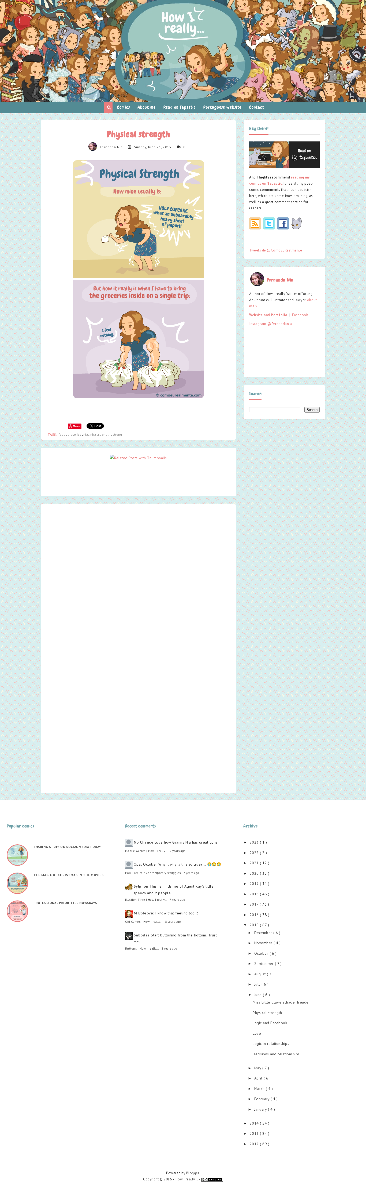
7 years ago (178, 851)
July (258, 984)
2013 (255, 1133)
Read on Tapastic (179, 107)
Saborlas (142, 935)
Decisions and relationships (276, 1054)
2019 (255, 883)
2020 (255, 873)
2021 (255, 862)
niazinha (90, 434)
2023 (255, 842)
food (62, 434)
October (262, 953)
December (264, 932)
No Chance (144, 842)
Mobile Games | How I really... (146, 851)
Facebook (300, 315)
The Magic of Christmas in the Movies (68, 875)
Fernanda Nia (111, 147)
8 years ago (173, 922)
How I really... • (188, 1179)
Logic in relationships (271, 1043)
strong (117, 434)
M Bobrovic (144, 913)
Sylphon (141, 886)
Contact (256, 107)
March (260, 1088)
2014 (255, 1123)
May (258, 1068)
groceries (75, 434)
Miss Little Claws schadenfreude (281, 1002)
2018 (255, 894)
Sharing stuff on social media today (67, 847)
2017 (255, 904)
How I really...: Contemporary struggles (153, 873)
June (258, 994)
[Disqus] (138, 578)
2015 (255, 924)
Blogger (192, 1173)
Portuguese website (222, 107)
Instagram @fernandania (270, 323)
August (260, 974)
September (264, 963)
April (259, 1078)
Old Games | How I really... (143, 922)
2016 (255, 914)
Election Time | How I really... (146, 900)
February (262, 1098)
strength (104, 434)
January (261, 1109)
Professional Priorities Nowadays (65, 903)
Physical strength (267, 1012)
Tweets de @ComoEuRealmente (275, 250)
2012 (255, 1143)
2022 (255, 852)
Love (257, 1033)
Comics (123, 107)
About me (146, 107)
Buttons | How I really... (142, 948)
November (264, 942)
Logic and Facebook (270, 1022)
